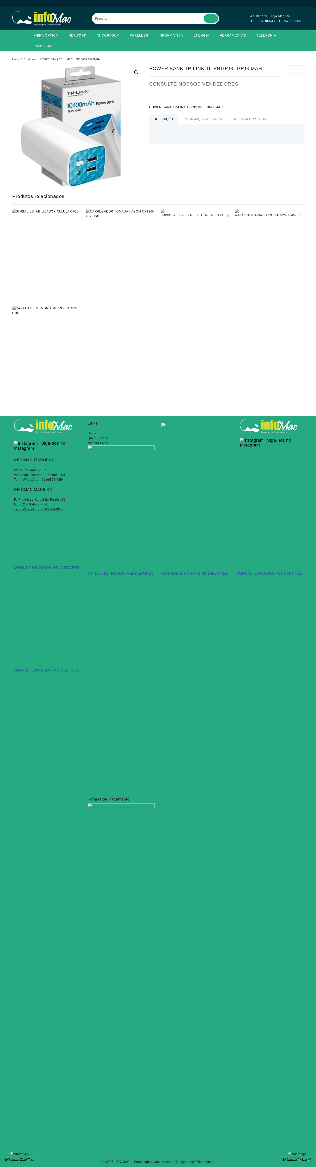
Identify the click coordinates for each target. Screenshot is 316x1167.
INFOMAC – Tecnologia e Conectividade (145, 1162)
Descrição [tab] (163, 119)
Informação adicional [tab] (203, 119)
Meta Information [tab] (250, 119)
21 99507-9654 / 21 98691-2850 (274, 21)
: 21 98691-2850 (38, 509)
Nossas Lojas (98, 443)
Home (92, 433)
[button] (136, 72)
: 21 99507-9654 (39, 479)
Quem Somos (98, 438)
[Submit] (211, 18)
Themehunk (205, 1162)
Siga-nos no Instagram (39, 446)
